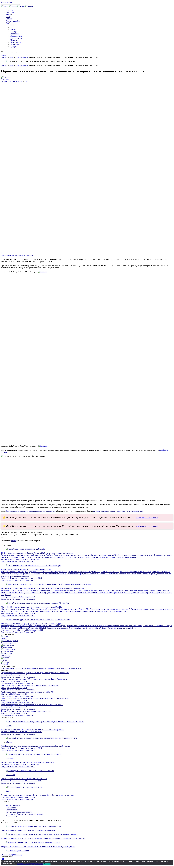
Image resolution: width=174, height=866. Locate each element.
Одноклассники (22, 57)
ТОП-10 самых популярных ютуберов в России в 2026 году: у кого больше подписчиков (37, 553)
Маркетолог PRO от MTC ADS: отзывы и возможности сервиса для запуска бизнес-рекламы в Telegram (43, 838)
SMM (8, 17)
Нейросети (10, 12)
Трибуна (13, 47)
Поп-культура (15, 42)
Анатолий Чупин (8, 578)
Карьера (13, 32)
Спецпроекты (11, 816)
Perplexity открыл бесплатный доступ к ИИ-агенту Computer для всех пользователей (35, 673)
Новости (9, 10)
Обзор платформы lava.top (11, 855)
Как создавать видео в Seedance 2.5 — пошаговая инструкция (26, 570)
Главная (4, 57)
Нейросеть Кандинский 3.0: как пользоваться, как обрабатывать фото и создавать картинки (38, 846)
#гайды (43, 668)
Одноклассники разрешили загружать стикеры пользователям (31, 511)
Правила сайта (12, 810)
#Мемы (57, 668)
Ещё (7, 23)
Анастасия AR (7, 559)
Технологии (15, 44)
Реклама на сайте (13, 21)
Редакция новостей (8, 630)
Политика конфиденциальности (19, 812)
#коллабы (5, 668)
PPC (12, 25)
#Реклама (64, 668)
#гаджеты (20, 668)
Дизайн (13, 29)
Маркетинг (14, 34)
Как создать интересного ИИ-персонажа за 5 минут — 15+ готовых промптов (32, 730)
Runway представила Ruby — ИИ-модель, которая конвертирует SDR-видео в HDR (35, 698)
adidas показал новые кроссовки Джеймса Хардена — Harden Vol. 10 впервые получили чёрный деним (42, 588)
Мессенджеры (16, 38)
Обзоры (9, 19)
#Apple (27, 668)
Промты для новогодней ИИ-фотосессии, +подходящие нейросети (28, 830)
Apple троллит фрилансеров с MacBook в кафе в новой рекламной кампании (32, 705)
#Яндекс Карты (75, 668)
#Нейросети (35, 668)
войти (13, 541)
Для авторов (11, 808)
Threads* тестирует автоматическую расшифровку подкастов (25, 711)
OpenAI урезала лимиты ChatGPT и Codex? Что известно (24, 779)
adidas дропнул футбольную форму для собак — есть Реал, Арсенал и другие (32, 624)
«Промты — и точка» (147, 517)
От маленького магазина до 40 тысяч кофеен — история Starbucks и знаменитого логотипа (37, 795)
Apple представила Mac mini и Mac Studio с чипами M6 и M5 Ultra (27, 692)
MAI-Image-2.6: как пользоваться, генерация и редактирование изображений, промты (35, 746)
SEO (12, 27)
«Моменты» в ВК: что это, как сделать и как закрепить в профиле (27, 762)
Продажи (14, 40)
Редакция (5, 79)
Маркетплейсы (16, 36)
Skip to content (6, 2)
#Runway (50, 668)
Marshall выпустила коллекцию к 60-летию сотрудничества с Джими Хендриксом (34, 679)
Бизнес (8, 15)
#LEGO (12, 668)
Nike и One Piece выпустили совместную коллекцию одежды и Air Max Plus (31, 607)
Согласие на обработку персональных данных (24, 814)
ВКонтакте (10, 758)
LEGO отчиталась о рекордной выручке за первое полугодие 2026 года (30, 685)
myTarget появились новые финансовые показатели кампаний (118, 511)
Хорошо (47, 864)
